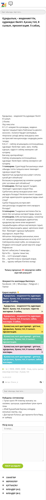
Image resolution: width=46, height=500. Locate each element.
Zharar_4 (14, 382)
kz (7, 369)
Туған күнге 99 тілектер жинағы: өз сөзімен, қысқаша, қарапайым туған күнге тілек (22, 403)
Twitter (5, 286)
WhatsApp (22, 284)
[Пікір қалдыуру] (10, 3)
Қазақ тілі (24, 372)
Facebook (6, 284)
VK (14, 284)
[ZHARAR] (3, 3)
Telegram (33, 284)
